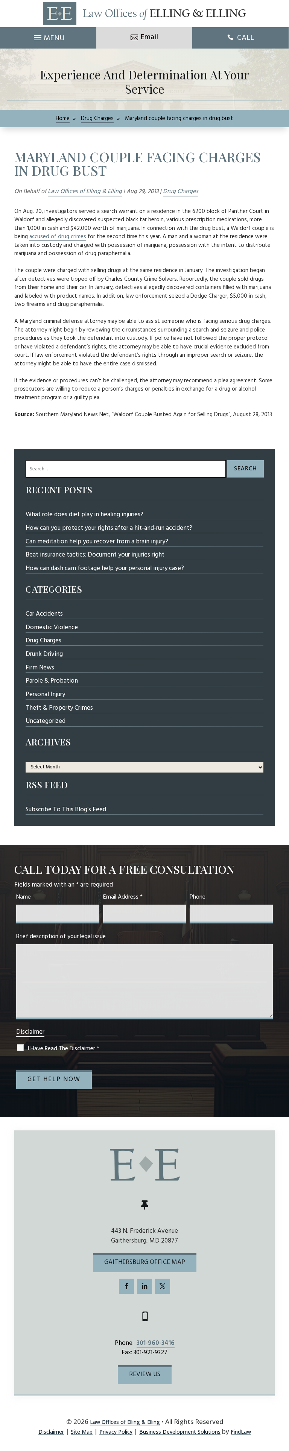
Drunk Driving (44, 654)
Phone (197, 897)
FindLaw (241, 1431)
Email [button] (149, 37)
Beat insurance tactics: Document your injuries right (95, 555)
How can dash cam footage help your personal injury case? (105, 568)
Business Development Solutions (180, 1431)
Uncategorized (45, 721)
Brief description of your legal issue (61, 936)
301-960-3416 (156, 1343)
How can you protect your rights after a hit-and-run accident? (109, 528)
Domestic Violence (52, 627)
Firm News (40, 668)
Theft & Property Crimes (59, 708)
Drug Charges (180, 191)
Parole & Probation (52, 681)
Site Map (82, 1431)
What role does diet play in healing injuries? (84, 515)
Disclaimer (30, 1032)
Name (23, 897)
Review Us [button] (144, 1374)
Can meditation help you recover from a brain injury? (97, 542)
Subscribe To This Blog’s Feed (66, 810)
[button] (48, 36)
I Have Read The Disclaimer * (63, 1048)
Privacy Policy (115, 1431)
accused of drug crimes (57, 236)
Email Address (123, 897)
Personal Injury (45, 694)
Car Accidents (44, 614)
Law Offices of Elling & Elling (85, 191)
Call (245, 38)
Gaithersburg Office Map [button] (144, 1262)
